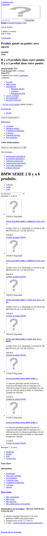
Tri (2, 194)
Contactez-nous (7, 2)
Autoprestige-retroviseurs (16, 163)
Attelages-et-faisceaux (14, 161)
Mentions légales (17, 89)
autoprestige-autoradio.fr (15, 156)
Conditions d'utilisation (15, 131)
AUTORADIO (12, 98)
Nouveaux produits (13, 476)
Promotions (10, 473)
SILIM (8, 113)
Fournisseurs (6, 109)
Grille (8, 187)
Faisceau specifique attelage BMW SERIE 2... (22, 378)
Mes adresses (11, 501)
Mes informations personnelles (18, 504)
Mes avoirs (10, 499)
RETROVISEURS (13, 100)
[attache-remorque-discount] (20, 18)
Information (5, 122)
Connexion (5, 4)
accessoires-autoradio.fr (15, 159)
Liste (8, 189)
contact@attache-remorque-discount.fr (28, 523)
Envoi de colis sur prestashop (11, 532)
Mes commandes (12, 497)
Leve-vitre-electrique (14, 165)
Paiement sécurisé (18, 93)
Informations (11, 86)
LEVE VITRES (12, 96)
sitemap (9, 487)
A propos (14, 91)
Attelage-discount (13, 168)
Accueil (9, 82)
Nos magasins (11, 137)
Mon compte (11, 84)
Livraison (10, 126)
